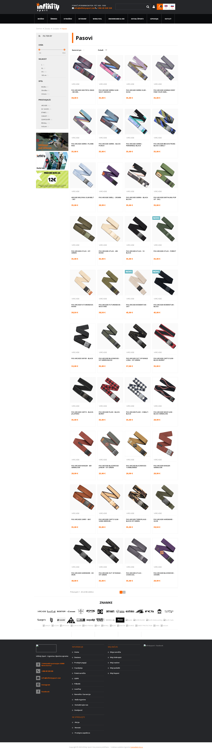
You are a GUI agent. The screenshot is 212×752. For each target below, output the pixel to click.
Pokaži (100, 50)
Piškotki (77, 684)
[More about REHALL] (105, 625)
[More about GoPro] (169, 611)
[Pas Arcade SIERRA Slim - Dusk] (137, 68)
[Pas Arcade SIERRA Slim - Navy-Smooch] (110, 68)
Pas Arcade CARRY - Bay (81, 519)
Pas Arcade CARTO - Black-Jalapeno (82, 413)
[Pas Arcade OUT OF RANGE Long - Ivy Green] (137, 336)
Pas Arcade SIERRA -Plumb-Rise (82, 145)
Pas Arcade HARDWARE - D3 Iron (82, 574)
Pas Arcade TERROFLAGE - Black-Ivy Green (136, 520)
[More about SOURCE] (130, 625)
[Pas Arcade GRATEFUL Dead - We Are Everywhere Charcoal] (83, 68)
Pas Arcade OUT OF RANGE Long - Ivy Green (137, 359)
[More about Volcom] (164, 625)
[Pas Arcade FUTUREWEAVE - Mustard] (110, 282)
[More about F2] (139, 611)
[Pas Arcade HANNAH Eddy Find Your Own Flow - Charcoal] (165, 68)
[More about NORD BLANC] (139, 620)
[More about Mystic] (129, 620)
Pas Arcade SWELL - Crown (110, 197)
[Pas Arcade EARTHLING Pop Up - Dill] (165, 175)
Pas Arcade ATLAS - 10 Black (135, 252)
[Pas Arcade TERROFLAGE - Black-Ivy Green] (137, 497)
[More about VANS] (156, 625)
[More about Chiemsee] (81, 611)
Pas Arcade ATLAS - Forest (165, 251)
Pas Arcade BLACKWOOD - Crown (164, 574)
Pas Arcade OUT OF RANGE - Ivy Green (110, 574)
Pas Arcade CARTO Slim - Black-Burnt (164, 359)
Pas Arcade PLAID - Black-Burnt (109, 413)
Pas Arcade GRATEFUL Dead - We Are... (82, 91)
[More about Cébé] (71, 611)
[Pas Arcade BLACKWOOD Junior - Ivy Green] (110, 443)
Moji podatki (115, 668)
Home (76, 652)
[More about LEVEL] (90, 620)
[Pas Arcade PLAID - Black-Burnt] (110, 390)
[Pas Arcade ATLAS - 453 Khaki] (110, 229)
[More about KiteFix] (81, 620)
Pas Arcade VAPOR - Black (82, 358)
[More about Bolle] (51, 611)
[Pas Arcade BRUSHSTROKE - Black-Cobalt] (165, 121)
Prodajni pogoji (80, 663)
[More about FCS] (149, 611)
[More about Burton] (61, 611)
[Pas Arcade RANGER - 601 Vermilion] (83, 443)
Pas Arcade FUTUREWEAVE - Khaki (82, 306)
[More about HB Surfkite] (51, 620)
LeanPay (77, 689)
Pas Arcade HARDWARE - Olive (163, 520)
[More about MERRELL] (110, 620)
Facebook (45, 691)
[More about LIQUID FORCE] (100, 620)
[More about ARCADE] (41, 611)
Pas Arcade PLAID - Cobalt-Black (137, 413)
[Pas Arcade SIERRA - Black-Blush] (137, 175)
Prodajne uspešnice (82, 733)
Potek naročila (80, 673)
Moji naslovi (114, 663)
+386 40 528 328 (47, 671)
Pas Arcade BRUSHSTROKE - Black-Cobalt (165, 145)
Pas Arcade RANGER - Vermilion (162, 467)
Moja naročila (115, 652)
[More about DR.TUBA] (120, 611)
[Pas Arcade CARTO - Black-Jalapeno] (83, 390)
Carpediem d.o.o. (136, 747)
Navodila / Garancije (82, 694)
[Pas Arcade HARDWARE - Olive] (165, 497)
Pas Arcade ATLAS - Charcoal (134, 574)
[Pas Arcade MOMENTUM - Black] (165, 282)
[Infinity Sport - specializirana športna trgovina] (47, 7)
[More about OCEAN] (55, 625)
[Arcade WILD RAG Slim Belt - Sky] (83, 175)
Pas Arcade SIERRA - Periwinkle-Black (134, 145)
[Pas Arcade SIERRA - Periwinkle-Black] (137, 121)
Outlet (168, 19)
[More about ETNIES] (130, 611)
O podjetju (78, 668)
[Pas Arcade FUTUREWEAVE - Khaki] (83, 282)
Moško (41, 19)
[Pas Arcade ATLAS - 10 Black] (137, 229)
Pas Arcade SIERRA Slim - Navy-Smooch (109, 91)
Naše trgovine (80, 699)
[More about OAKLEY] (46, 625)
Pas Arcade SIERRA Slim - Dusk (136, 91)
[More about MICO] (120, 620)
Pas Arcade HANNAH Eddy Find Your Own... (164, 91)
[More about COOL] (90, 611)
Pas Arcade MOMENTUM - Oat (136, 306)
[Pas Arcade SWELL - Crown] (110, 175)
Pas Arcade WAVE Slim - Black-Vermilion (163, 413)
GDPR (76, 678)
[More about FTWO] (159, 611)
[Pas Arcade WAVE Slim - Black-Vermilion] (165, 390)
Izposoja (154, 19)
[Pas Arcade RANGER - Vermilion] (165, 443)
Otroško (68, 19)
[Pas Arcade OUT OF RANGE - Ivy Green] (110, 551)
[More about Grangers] (41, 620)
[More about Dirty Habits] (110, 611)
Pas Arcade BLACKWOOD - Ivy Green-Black (109, 359)
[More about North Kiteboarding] (154, 620)
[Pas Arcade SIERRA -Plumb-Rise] (83, 121)
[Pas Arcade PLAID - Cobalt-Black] (137, 390)
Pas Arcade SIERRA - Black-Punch (110, 145)
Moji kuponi (114, 673)
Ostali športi (137, 19)
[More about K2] (71, 620)
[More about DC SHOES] (100, 611)
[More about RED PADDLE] (87, 625)
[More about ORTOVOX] (64, 625)
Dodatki (56, 29)
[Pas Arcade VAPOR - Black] (83, 336)
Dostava (77, 657)
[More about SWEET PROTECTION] (143, 625)
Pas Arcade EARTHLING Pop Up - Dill (165, 198)
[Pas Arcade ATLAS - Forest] (165, 229)
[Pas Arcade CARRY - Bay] (83, 497)
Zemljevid (78, 710)
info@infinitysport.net (51, 678)
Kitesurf (82, 19)
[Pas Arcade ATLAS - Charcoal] (137, 551)
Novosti (77, 727)
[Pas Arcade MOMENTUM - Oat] (137, 282)
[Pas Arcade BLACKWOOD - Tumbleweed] (137, 443)
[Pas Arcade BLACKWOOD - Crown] (165, 551)
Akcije (77, 722)
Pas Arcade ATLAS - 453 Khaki (108, 252)
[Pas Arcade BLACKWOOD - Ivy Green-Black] (110, 336)
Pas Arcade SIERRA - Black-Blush (137, 198)
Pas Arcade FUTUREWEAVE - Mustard (110, 306)
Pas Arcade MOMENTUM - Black (164, 306)
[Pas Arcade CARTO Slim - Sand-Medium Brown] (110, 497)
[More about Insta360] (61, 620)
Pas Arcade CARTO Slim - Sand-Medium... (109, 520)
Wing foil (97, 19)
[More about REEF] (97, 625)
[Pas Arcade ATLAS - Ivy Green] (83, 229)
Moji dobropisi (115, 657)
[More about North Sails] (169, 620)
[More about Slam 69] (121, 625)
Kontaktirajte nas (81, 705)
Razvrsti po (76, 50)
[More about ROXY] (113, 625)
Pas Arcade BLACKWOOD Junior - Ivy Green (109, 467)
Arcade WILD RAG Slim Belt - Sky (82, 198)
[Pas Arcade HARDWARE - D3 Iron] (83, 551)
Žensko (54, 19)
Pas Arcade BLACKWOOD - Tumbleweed (136, 467)
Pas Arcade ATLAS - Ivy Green (80, 252)
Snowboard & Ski (116, 19)
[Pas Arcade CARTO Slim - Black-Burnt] (165, 336)
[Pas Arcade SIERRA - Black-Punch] (110, 121)
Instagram (45, 685)
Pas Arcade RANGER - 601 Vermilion (81, 467)
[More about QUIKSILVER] (76, 625)
